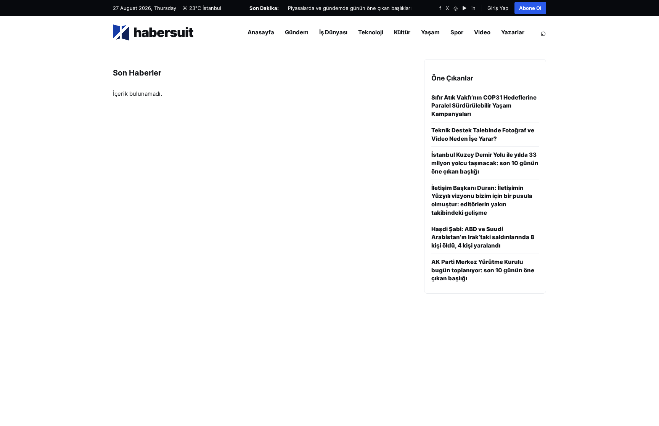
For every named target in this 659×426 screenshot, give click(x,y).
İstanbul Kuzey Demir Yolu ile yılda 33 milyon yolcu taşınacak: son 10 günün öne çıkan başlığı (484, 163)
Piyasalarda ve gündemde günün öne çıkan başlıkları (349, 8)
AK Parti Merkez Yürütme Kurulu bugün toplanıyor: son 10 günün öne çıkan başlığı (482, 270)
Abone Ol (530, 8)
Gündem (297, 32)
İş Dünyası (333, 32)
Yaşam (430, 32)
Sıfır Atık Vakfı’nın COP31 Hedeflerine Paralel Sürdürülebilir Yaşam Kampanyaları (484, 106)
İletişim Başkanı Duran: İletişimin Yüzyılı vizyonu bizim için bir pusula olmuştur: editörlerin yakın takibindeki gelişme (481, 200)
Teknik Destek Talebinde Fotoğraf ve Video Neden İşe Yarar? (482, 134)
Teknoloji (370, 32)
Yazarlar (512, 32)
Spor (456, 32)
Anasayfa (261, 32)
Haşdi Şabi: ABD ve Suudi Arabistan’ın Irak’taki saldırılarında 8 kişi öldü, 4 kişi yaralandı (482, 237)
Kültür (402, 32)
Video (482, 32)
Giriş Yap (497, 8)
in (473, 8)
